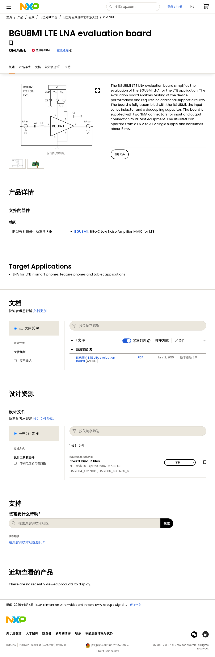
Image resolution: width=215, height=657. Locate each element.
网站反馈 (61, 645)
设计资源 (51, 67)
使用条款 (24, 645)
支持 (68, 67)
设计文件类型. (43, 418)
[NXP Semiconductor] (29, 6)
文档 (38, 67)
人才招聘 (32, 633)
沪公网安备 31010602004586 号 (110, 645)
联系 (78, 633)
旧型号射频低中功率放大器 (80, 17)
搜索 (167, 523)
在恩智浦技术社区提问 (25, 542)
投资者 (46, 633)
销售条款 (36, 645)
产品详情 (25, 67)
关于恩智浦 (14, 633)
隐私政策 (11, 645)
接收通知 (63, 50)
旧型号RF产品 (49, 17)
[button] (193, 6)
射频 (31, 17)
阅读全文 (135, 605)
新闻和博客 (63, 633)
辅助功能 (48, 645)
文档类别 (40, 310)
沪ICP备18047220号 (107, 651)
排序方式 (162, 340)
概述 (12, 67)
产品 (20, 17)
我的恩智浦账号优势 (99, 633)
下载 (178, 462)
